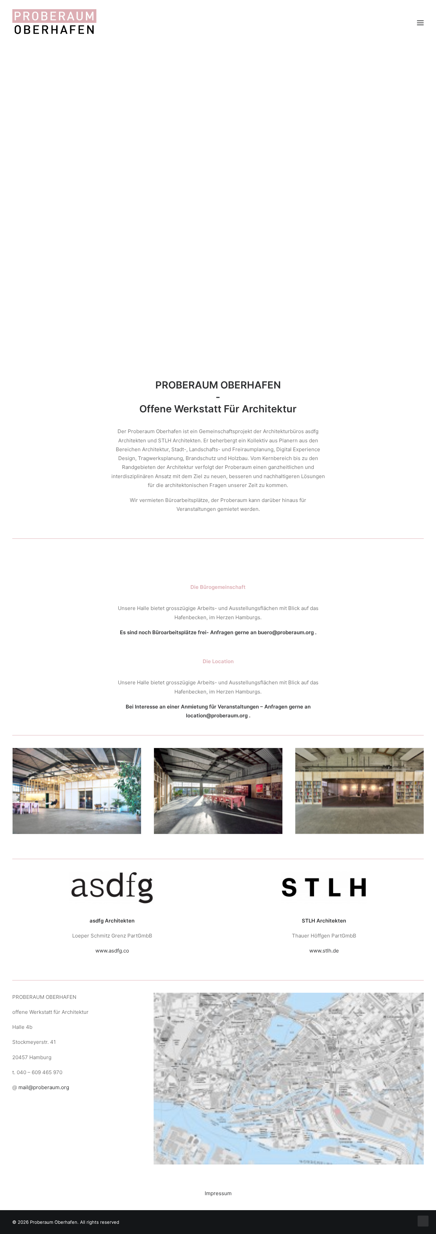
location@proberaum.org (217, 715)
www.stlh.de (324, 950)
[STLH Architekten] (324, 887)
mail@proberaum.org (43, 1087)
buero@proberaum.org (286, 632)
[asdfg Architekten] (112, 887)
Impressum (218, 1193)
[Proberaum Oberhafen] (54, 22)
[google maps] (289, 1078)
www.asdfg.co (112, 950)
